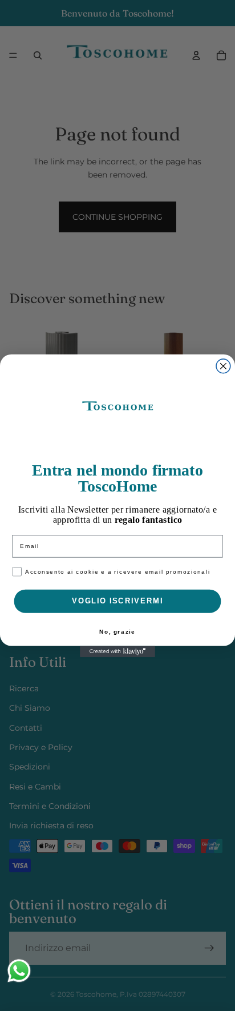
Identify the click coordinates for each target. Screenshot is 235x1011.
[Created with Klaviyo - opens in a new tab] (117, 651)
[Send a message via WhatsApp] (19, 970)
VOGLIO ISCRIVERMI (117, 601)
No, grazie (117, 632)
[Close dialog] (223, 366)
